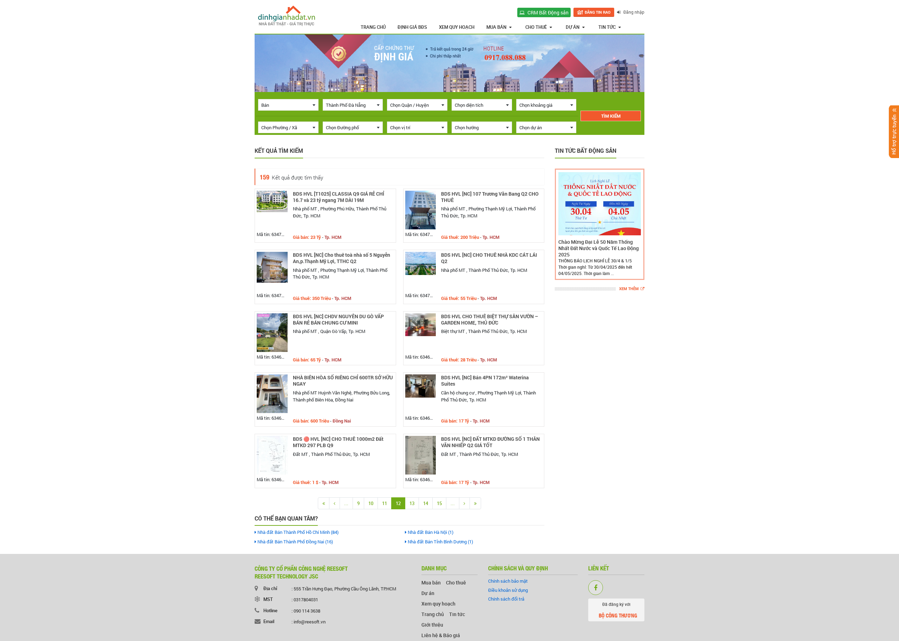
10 (370, 503)
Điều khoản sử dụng (508, 590)
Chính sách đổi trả (506, 599)
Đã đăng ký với (618, 610)
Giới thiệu (432, 624)
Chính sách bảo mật (508, 581)
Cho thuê (536, 27)
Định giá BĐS (412, 27)
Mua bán (496, 27)
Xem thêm (629, 289)
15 (439, 503)
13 (411, 503)
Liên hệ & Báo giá (440, 635)
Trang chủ (373, 27)
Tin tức (607, 27)
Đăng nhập (633, 12)
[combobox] (288, 105)
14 (425, 503)
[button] (561, 224)
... (346, 503)
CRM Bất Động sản (547, 12)
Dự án (572, 27)
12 (398, 503)
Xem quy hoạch (456, 27)
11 (384, 503)
